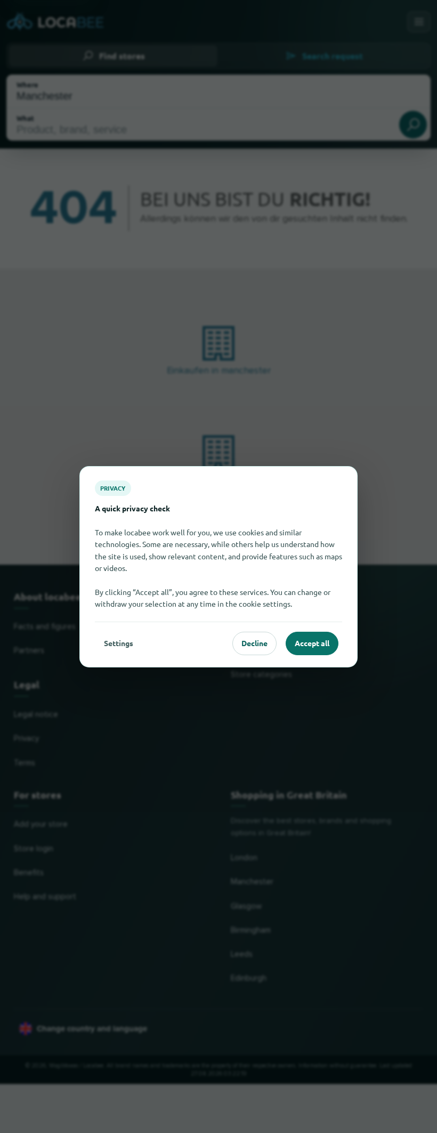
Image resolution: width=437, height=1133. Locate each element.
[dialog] (218, 566)
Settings (118, 643)
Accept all (312, 643)
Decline (254, 643)
